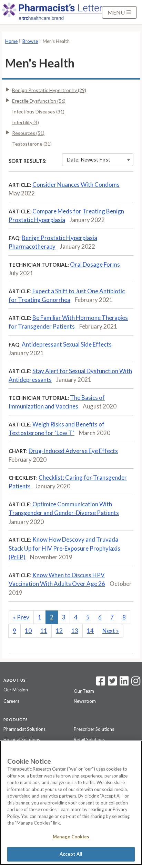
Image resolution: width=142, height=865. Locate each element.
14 (90, 630)
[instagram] (135, 683)
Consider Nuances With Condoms (76, 184)
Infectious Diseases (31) (38, 111)
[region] (71, 802)
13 (74, 630)
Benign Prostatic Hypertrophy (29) (49, 90)
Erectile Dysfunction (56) (38, 101)
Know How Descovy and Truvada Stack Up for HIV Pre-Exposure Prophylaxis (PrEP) (64, 548)
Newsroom (85, 701)
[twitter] (111, 683)
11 (43, 630)
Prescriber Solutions (94, 729)
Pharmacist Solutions (24, 729)
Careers (11, 701)
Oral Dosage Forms (95, 264)
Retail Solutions (89, 739)
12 (59, 630)
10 (28, 630)
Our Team (84, 691)
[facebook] (100, 683)
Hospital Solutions (21, 739)
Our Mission (15, 689)
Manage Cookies (71, 836)
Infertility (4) (25, 122)
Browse (30, 41)
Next (110, 630)
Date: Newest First (88, 159)
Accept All (71, 854)
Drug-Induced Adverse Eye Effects (73, 450)
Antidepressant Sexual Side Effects (67, 344)
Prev (21, 617)
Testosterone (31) (32, 144)
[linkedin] (124, 683)
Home (11, 41)
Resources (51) (28, 133)
